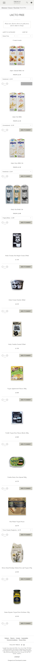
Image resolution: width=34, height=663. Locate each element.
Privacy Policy (22, 640)
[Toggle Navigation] (4, 2)
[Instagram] (24, 645)
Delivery (7, 638)
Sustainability (24, 638)
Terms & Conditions (12, 640)
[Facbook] (21, 645)
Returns (12, 638)
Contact (18, 638)
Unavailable (26, 83)
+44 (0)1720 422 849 (7, 649)
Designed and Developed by (17, 660)
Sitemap (17, 657)
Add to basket (26, 130)
